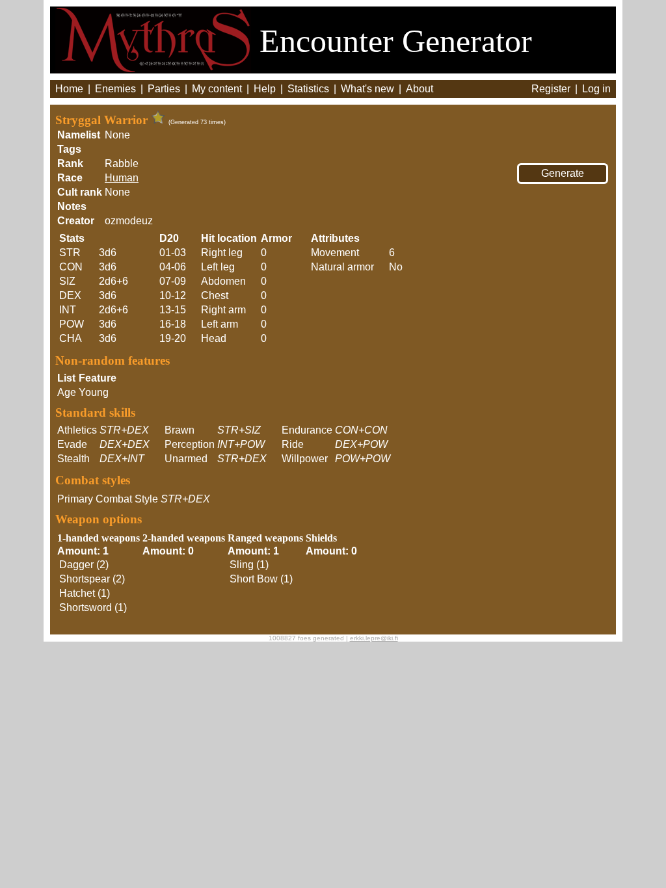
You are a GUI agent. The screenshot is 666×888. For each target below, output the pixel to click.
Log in (596, 88)
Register (550, 88)
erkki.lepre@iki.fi (374, 638)
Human (122, 177)
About (419, 88)
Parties (164, 88)
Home (69, 88)
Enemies (115, 88)
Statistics (308, 88)
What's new (367, 88)
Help (265, 88)
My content (217, 88)
